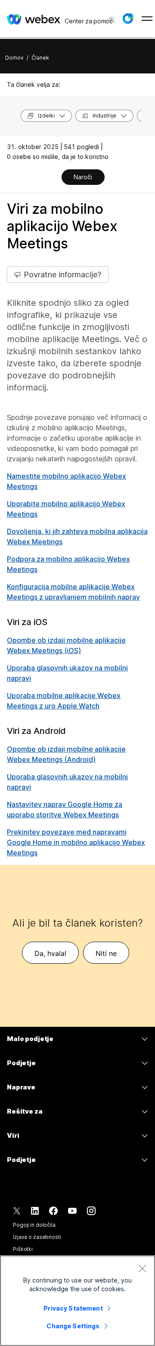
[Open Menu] (147, 18)
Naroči (83, 177)
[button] (128, 18)
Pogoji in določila (34, 1225)
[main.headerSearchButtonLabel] (111, 17)
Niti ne (106, 953)
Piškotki (23, 1249)
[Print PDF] (54, 178)
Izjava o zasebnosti (37, 1237)
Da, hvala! (50, 953)
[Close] (142, 1268)
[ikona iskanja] (112, 20)
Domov (14, 57)
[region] (77, 1300)
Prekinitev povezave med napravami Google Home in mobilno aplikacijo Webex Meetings (76, 842)
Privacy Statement (72, 1308)
